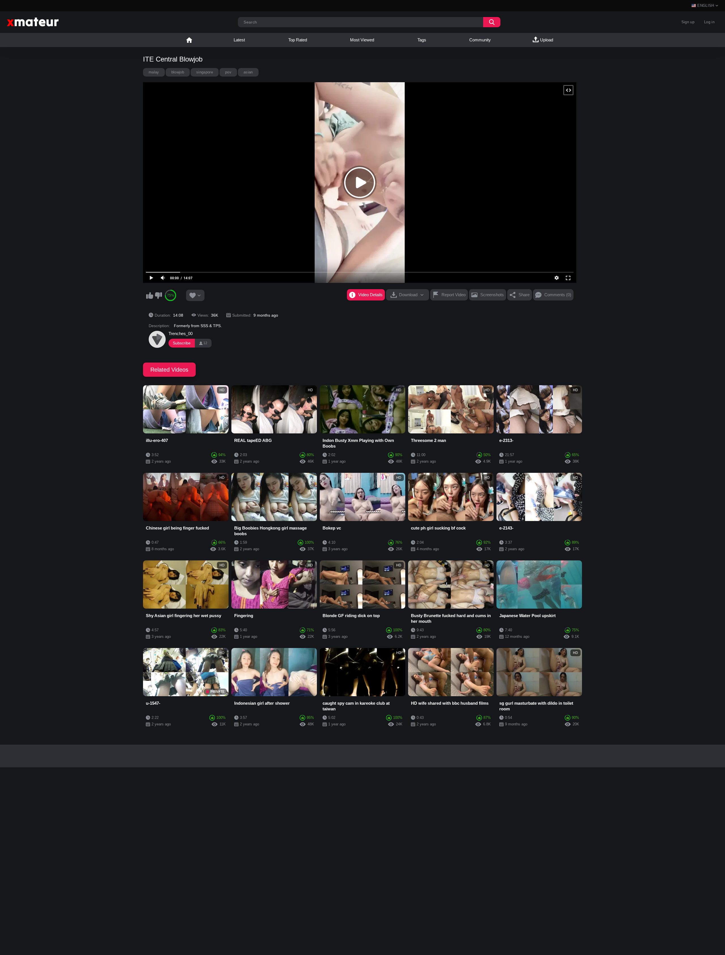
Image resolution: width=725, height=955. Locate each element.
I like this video (149, 295)
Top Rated (297, 39)
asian (248, 72)
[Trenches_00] (157, 339)
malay (154, 72)
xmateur (189, 40)
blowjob (177, 72)
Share (524, 294)
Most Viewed (362, 39)
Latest (239, 39)
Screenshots (492, 294)
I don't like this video (158, 295)
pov (228, 72)
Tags (421, 39)
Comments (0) (557, 294)
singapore (204, 72)
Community (480, 39)
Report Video (454, 294)
